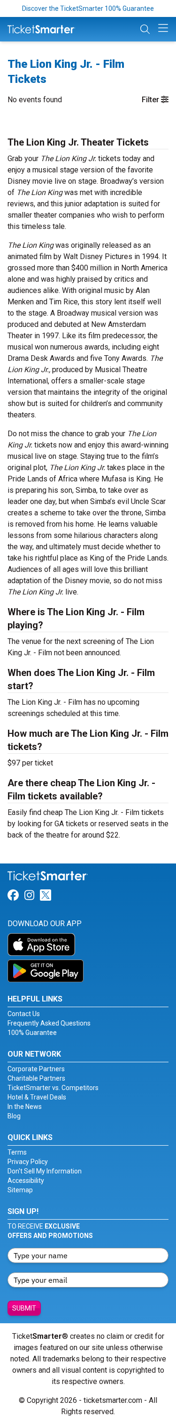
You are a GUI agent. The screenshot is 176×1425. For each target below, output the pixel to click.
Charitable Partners (36, 1078)
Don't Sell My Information (45, 1171)
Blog (14, 1116)
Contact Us (24, 1014)
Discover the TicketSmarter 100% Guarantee (88, 8)
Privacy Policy (28, 1161)
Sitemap (20, 1190)
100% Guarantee (32, 1032)
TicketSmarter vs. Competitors (53, 1087)
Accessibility (26, 1180)
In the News (25, 1106)
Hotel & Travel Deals (37, 1097)
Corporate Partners (36, 1069)
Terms (17, 1152)
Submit (24, 1308)
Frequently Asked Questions (49, 1023)
